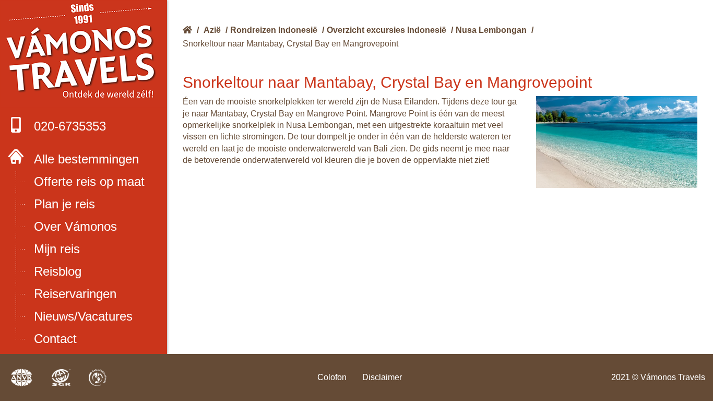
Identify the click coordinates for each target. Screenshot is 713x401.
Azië (212, 30)
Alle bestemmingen (86, 159)
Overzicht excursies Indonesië (386, 30)
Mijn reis (57, 249)
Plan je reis (64, 204)
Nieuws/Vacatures (83, 316)
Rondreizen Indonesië (273, 30)
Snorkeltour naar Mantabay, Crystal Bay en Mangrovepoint (290, 43)
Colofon (332, 377)
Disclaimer (382, 377)
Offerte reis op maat (89, 181)
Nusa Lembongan (491, 30)
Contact (55, 339)
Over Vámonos (75, 226)
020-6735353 (70, 126)
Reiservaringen (75, 294)
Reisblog (57, 271)
